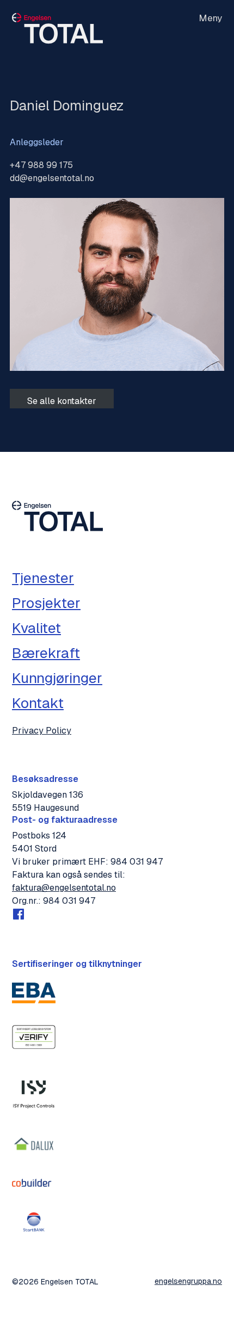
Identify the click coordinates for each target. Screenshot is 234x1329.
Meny (210, 18)
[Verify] (34, 1037)
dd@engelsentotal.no (52, 178)
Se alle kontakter (61, 401)
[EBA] (34, 993)
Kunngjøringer (57, 678)
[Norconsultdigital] (34, 1090)
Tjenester (43, 578)
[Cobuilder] (34, 1182)
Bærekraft (46, 653)
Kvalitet (36, 628)
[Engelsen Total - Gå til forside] (57, 30)
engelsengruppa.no (188, 1281)
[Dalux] (34, 1144)
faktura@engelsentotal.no (64, 888)
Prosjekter (46, 603)
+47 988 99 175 (41, 165)
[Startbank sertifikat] (34, 1222)
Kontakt (38, 703)
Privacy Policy (41, 730)
